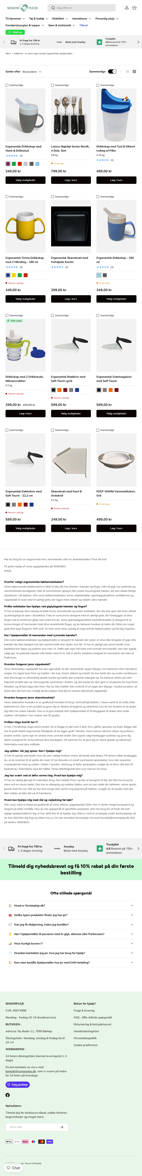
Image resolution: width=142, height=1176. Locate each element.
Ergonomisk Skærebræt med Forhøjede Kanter (69, 260)
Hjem (8, 53)
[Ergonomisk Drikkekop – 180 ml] (116, 226)
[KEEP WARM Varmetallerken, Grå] (116, 459)
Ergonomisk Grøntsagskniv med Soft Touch (114, 379)
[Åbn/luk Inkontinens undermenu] (90, 19)
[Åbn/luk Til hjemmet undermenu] (23, 19)
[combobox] (81, 7)
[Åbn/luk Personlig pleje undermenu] (117, 19)
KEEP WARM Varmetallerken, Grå (115, 493)
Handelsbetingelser (86, 1031)
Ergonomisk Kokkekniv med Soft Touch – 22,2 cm (24, 493)
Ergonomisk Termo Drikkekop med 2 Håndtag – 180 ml (25, 260)
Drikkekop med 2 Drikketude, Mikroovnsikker (25, 379)
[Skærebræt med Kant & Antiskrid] (71, 459)
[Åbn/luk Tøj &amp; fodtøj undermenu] (47, 19)
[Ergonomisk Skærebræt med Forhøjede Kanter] (71, 226)
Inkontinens (79, 19)
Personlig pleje (105, 19)
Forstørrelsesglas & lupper (23, 25)
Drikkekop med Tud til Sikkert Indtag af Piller (115, 148)
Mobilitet (58, 19)
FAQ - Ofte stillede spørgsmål (93, 1017)
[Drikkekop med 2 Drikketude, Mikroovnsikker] (26, 345)
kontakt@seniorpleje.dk (21, 1071)
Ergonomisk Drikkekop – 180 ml (115, 260)
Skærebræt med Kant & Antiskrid (66, 493)
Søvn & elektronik (59, 25)
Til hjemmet (13, 19)
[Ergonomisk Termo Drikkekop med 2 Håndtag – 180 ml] (26, 226)
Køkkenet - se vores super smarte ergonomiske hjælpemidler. (43, 53)
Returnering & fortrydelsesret (92, 1024)
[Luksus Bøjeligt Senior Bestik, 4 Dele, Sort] (71, 115)
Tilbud (83, 25)
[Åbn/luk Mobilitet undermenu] (67, 19)
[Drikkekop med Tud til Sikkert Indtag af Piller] (116, 115)
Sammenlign (97, 71)
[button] (134, 7)
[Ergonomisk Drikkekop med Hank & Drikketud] (26, 115)
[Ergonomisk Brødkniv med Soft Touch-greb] (71, 345)
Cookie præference (86, 1045)
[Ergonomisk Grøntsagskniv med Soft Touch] (116, 345)
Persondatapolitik (85, 1038)
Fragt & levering (84, 1010)
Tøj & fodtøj (36, 19)
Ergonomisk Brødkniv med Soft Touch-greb (68, 379)
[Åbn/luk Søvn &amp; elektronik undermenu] (74, 25)
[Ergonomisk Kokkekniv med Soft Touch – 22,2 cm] (26, 459)
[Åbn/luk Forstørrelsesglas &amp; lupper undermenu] (43, 25)
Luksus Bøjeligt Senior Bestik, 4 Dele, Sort (70, 148)
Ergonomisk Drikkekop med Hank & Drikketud (23, 148)
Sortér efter (13, 71)
